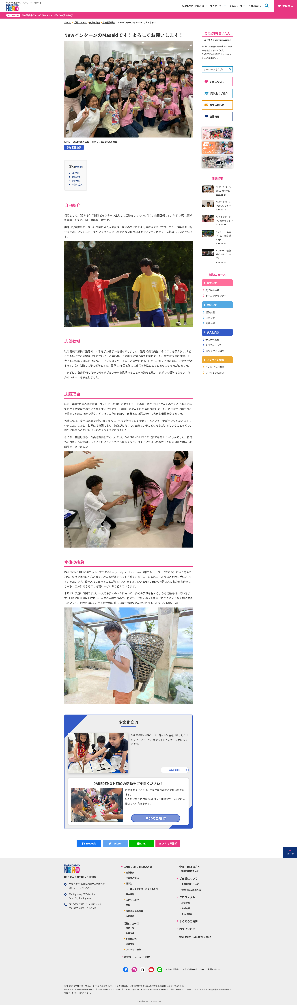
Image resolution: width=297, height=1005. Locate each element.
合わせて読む (174, 770)
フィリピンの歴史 (214, 372)
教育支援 (212, 283)
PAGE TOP (290, 854)
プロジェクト (216, 6)
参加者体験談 (108, 22)
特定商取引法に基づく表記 (195, 937)
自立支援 (210, 317)
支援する (287, 6)
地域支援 (212, 305)
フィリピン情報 (215, 360)
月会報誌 (130, 894)
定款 (128, 905)
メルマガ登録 (172, 969)
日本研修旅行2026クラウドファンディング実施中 (39, 15)
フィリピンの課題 (214, 367)
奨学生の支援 (212, 290)
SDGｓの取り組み (214, 350)
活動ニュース (235, 6)
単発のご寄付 (155, 818)
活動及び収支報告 (134, 910)
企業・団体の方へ (189, 867)
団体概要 (214, 116)
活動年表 (130, 916)
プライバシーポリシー (193, 969)
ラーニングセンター (215, 295)
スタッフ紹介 (132, 899)
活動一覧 (130, 927)
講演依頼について (190, 870)
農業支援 (210, 323)
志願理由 (76, 180)
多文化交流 (94, 22)
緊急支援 (210, 312)
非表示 (78, 166)
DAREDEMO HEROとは (193, 6)
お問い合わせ (254, 6)
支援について (216, 82)
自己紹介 (76, 172)
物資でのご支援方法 (191, 889)
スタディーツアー (214, 345)
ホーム (67, 22)
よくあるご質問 (188, 921)
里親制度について (190, 884)
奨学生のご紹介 (219, 93)
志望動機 (76, 176)
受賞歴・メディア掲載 (137, 957)
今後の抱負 (77, 184)
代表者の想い (132, 878)
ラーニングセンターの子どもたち (142, 888)
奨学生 (129, 883)
